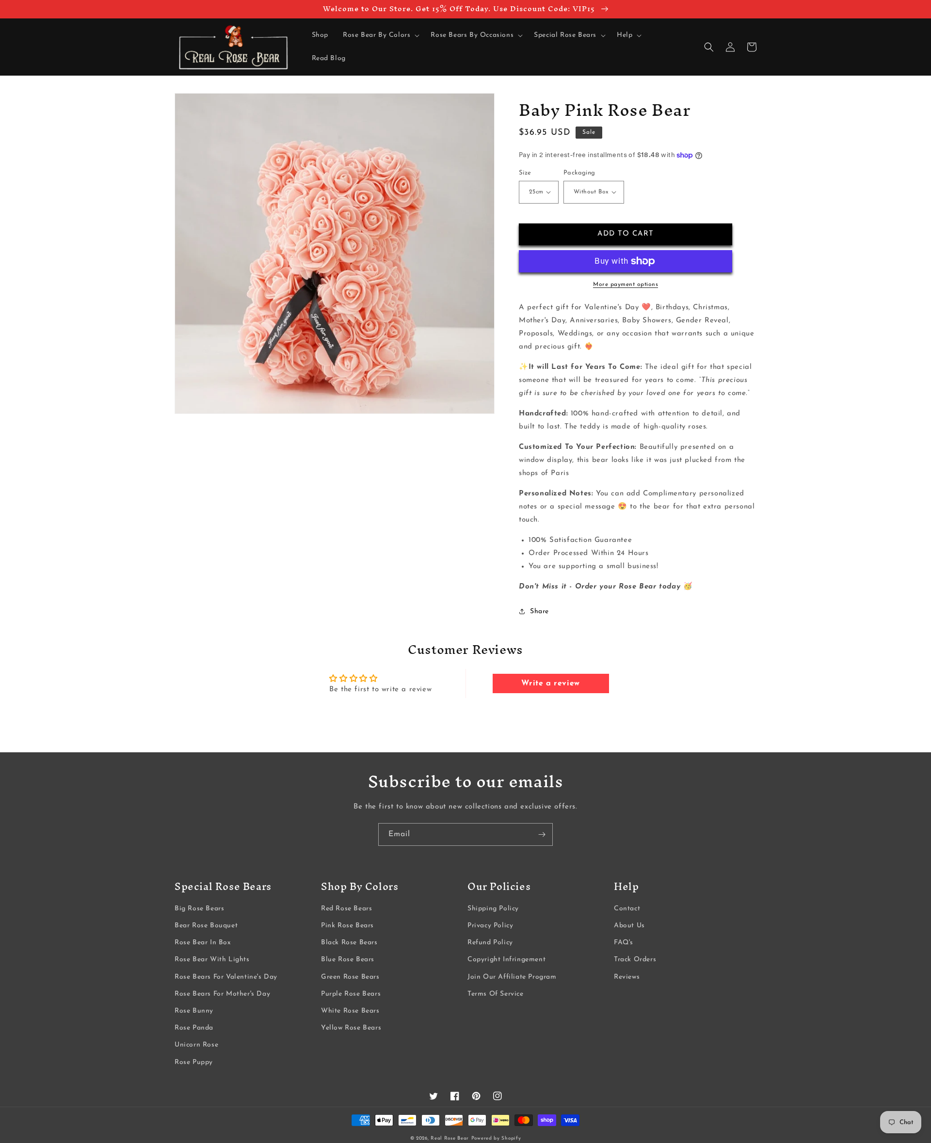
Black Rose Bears (349, 942)
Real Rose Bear (450, 1138)
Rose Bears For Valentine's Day (226, 977)
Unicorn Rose (196, 1044)
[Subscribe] (541, 834)
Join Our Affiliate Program (512, 977)
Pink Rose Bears (347, 925)
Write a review (550, 683)
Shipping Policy (493, 908)
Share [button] (539, 611)
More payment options (625, 284)
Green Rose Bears (350, 977)
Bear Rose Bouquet (206, 925)
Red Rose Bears (346, 908)
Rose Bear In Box (203, 942)
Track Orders (635, 959)
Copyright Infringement (506, 959)
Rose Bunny (194, 1011)
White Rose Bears (350, 1011)
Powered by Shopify (496, 1138)
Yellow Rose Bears (351, 1028)
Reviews (627, 977)
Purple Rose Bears (351, 994)
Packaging (579, 173)
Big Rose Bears (199, 908)
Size (525, 173)
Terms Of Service (495, 994)
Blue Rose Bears (347, 959)
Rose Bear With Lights (212, 959)
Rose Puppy (194, 1062)
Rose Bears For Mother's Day (222, 994)
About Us (629, 925)
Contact (627, 908)
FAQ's (623, 942)
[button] (379, 35)
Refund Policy (490, 942)
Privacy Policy (490, 925)
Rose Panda (194, 1028)
